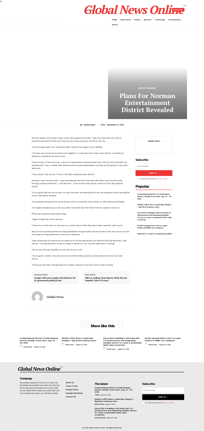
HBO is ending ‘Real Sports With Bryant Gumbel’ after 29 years (106, 279)
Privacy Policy (162, 179)
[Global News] (37, 297)
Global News (89, 125)
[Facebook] (143, 147)
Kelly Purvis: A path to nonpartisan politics (154, 234)
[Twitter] (148, 147)
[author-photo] (21, 347)
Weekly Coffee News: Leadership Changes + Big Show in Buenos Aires (154, 205)
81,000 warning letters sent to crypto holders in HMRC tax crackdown (152, 226)
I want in (153, 173)
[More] (164, 147)
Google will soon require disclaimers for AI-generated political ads (55, 279)
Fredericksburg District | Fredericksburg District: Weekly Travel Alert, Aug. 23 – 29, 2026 (154, 196)
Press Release (100, 418)
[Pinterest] (153, 147)
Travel (97, 395)
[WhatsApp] (159, 147)
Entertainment (147, 88)
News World (99, 404)
